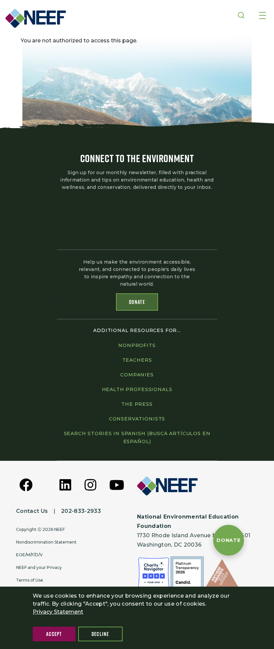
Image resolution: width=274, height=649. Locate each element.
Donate (137, 302)
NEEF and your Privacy (39, 567)
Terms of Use (29, 580)
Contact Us (32, 511)
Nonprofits (136, 345)
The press (137, 404)
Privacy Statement (58, 612)
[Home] (38, 18)
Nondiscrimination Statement (46, 542)
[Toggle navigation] (262, 16)
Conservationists (137, 419)
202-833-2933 (81, 511)
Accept (54, 634)
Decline (100, 634)
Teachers (137, 360)
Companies (137, 375)
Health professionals (137, 389)
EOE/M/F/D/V (29, 554)
